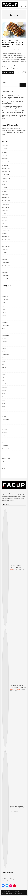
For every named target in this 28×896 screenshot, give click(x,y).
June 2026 (4, 149)
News (3, 406)
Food (3, 49)
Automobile (5, 296)
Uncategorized (6, 458)
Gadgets (4, 358)
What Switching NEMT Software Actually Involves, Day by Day (12, 107)
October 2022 (5, 243)
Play (3, 413)
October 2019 (5, 269)
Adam (16, 569)
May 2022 (4, 256)
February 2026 (5, 162)
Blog (3, 306)
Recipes (4, 416)
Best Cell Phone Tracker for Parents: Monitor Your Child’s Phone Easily (14, 132)
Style (3, 439)
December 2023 (6, 197)
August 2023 (5, 210)
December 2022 (6, 236)
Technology (5, 445)
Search (4, 82)
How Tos (4, 367)
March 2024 (5, 194)
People (3, 410)
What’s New (5, 465)
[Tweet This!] (19, 73)
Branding (4, 312)
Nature (3, 403)
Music (3, 400)
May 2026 (4, 152)
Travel (3, 452)
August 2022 (5, 249)
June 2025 (4, 188)
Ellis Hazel (10, 49)
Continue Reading (7, 72)
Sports (3, 436)
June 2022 (4, 252)
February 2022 (5, 262)
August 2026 (5, 145)
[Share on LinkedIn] (23, 73)
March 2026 (5, 158)
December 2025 (6, 168)
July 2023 (4, 214)
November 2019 (6, 265)
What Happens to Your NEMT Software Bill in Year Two (14, 102)
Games (3, 361)
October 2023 (5, 204)
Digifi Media (19, 893)
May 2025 (4, 191)
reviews (4, 423)
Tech (3, 442)
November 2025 (6, 171)
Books (3, 309)
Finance (4, 345)
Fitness (4, 348)
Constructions (5, 325)
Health (3, 364)
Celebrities (5, 322)
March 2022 (5, 259)
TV (2, 455)
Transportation (6, 449)
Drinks (3, 328)
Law (3, 377)
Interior (4, 371)
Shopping (4, 429)
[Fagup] (10, 7)
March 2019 (5, 272)
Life (3, 380)
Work (3, 468)
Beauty (3, 302)
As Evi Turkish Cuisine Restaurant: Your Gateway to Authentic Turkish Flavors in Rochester (14, 30)
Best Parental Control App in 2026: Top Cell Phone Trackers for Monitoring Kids (14, 116)
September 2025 (6, 178)
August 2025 (5, 181)
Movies (4, 397)
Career (3, 319)
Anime (3, 293)
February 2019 (5, 275)
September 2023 (6, 207)
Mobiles (4, 390)
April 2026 (4, 155)
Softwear (4, 432)
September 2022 (6, 246)
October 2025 (5, 175)
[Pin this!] (25, 73)
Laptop (4, 374)
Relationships (5, 419)
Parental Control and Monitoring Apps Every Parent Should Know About (14, 111)
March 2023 (5, 227)
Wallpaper (4, 462)
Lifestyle (4, 384)
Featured (4, 341)
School (3, 426)
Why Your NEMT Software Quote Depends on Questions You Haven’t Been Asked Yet (13, 97)
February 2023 (5, 230)
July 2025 (4, 184)
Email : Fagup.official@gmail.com (10, 879)
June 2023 (4, 217)
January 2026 (5, 165)
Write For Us (5, 880)
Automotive (5, 299)
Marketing (4, 387)
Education (4, 332)
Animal (3, 289)
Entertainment (5, 335)
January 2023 (5, 233)
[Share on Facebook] (21, 73)
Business (4, 315)
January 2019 (5, 278)
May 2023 (4, 220)
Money (3, 393)
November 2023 (6, 201)
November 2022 (6, 239)
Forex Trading (5, 354)
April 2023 (4, 223)
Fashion (4, 338)
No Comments (6, 51)
